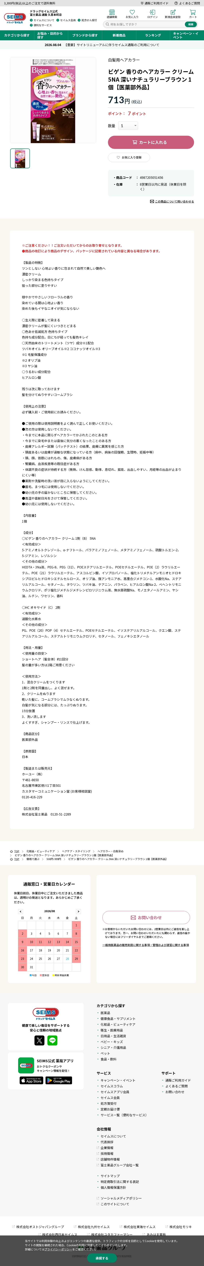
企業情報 (107, 1147)
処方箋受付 (109, 1103)
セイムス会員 (68, 20)
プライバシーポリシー (58, 1249)
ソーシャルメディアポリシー (121, 1198)
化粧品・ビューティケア (118, 1024)
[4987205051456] (20, 158)
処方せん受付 (89, 20)
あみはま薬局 (156, 1234)
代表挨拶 (107, 1141)
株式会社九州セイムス (94, 1226)
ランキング (153, 35)
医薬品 (105, 1012)
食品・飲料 (109, 1059)
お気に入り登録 (131, 157)
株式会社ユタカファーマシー (112, 1234)
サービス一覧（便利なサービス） (124, 1115)
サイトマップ (110, 1175)
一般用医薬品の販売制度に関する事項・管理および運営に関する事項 (145, 945)
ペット (105, 1053)
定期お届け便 (110, 1109)
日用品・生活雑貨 (113, 1035)
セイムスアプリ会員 (115, 1091)
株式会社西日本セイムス (59, 1234)
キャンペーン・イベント (185, 35)
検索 (190, 24)
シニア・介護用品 (113, 1047)
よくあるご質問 (189, 3)
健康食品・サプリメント (118, 1018)
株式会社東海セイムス (140, 1226)
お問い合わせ (150, 917)
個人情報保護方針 (113, 1187)
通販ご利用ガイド (157, 3)
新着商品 (119, 35)
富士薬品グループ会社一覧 (120, 1165)
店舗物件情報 (110, 1159)
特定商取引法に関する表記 (120, 1181)
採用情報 (107, 1153)
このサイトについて (115, 1204)
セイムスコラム (112, 1086)
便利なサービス (43, 25)
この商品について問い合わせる (174, 201)
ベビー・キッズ (112, 1041)
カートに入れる (153, 142)
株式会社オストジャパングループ (40, 1226)
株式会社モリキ (181, 1226)
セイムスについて (44, 20)
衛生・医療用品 (112, 1030)
